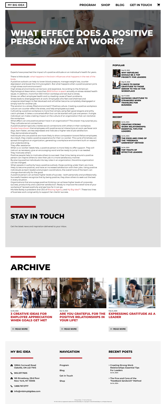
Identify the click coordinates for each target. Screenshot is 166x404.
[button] (20, 329)
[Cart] (158, 5)
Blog (120, 5)
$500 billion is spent (56, 91)
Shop (105, 5)
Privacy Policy (78, 399)
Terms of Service (87, 399)
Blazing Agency (55, 189)
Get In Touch (141, 5)
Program (87, 5)
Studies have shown (20, 128)
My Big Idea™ (74, 189)
